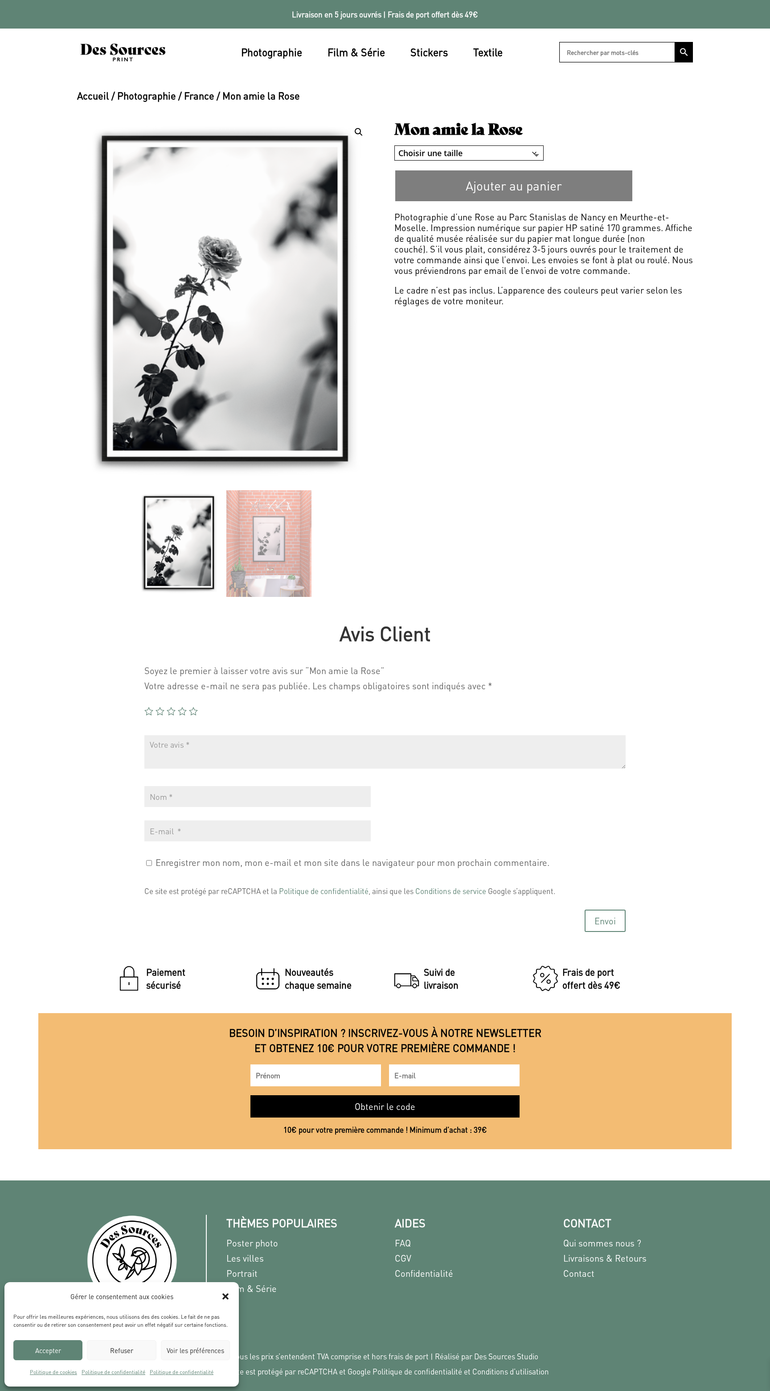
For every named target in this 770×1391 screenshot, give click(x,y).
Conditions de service (450, 891)
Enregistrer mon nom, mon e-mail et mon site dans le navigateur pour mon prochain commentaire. (352, 862)
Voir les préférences (195, 1350)
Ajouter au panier (514, 186)
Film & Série (356, 52)
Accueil (93, 95)
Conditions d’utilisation (510, 1371)
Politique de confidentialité (113, 1372)
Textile (488, 52)
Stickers (429, 52)
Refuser (121, 1350)
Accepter (48, 1350)
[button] (225, 1296)
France (199, 95)
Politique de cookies (53, 1372)
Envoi (605, 921)
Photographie (271, 52)
